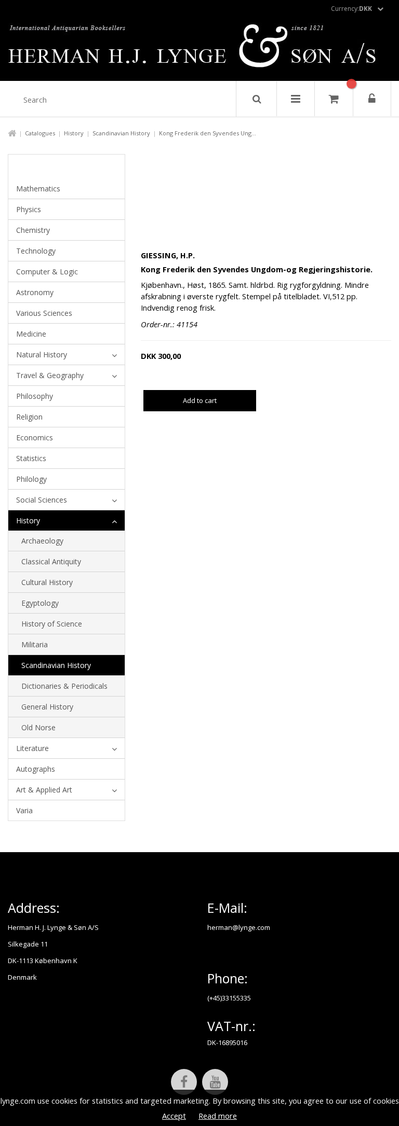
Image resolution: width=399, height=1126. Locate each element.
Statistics (31, 458)
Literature (32, 748)
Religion (29, 417)
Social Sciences (41, 500)
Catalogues (40, 133)
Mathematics (38, 188)
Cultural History (47, 582)
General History (47, 707)
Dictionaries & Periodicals (64, 686)
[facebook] (184, 1082)
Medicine (31, 334)
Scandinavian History (121, 133)
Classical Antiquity (51, 561)
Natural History (41, 354)
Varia (24, 810)
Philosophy (34, 396)
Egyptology (40, 603)
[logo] (199, 49)
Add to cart (200, 400)
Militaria (34, 644)
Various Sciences (44, 313)
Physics (28, 209)
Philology (31, 479)
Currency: (351, 8)
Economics (34, 437)
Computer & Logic (47, 271)
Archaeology (42, 541)
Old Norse (38, 727)
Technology (36, 251)
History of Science (51, 624)
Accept (174, 1115)
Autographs (35, 769)
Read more (217, 1115)
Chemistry (33, 230)
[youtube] (215, 1082)
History (74, 133)
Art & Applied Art (44, 790)
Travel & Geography (50, 375)
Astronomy (35, 292)
